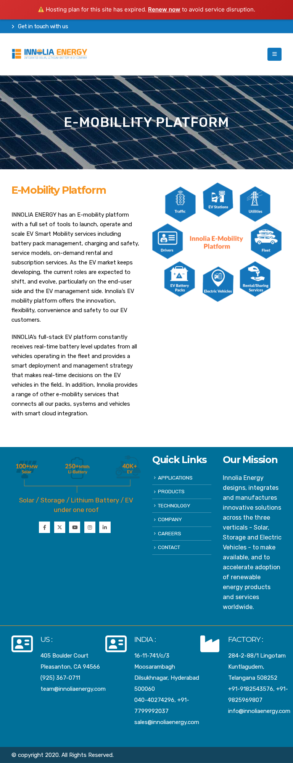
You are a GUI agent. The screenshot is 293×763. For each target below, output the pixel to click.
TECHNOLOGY (174, 505)
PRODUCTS (171, 491)
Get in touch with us (42, 26)
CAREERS (169, 533)
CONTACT (169, 547)
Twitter (59, 527)
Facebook (44, 527)
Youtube (74, 527)
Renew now (164, 9)
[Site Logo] (49, 54)
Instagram (89, 527)
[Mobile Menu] (274, 54)
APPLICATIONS (175, 478)
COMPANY (170, 519)
